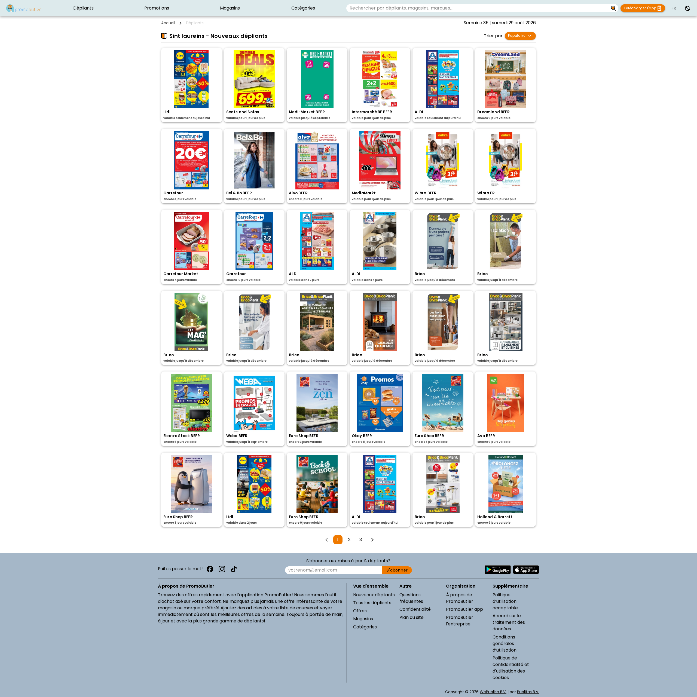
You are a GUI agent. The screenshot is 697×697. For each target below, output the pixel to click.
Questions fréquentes (411, 598)
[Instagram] (222, 569)
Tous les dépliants (372, 603)
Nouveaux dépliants (374, 595)
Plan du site (411, 617)
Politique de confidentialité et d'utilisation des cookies (511, 668)
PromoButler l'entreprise (459, 620)
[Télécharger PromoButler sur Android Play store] (498, 569)
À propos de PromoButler (459, 598)
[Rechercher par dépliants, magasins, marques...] (614, 8)
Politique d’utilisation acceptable (505, 601)
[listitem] (83, 8)
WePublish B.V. (493, 692)
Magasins (363, 619)
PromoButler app (464, 609)
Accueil (168, 23)
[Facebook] (210, 569)
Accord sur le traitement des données (509, 622)
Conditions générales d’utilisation (504, 643)
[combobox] (477, 8)
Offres (360, 611)
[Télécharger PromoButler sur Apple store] (526, 569)
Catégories (365, 627)
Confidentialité (415, 609)
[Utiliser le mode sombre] (688, 8)
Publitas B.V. (528, 692)
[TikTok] (234, 569)
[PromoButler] (23, 8)
